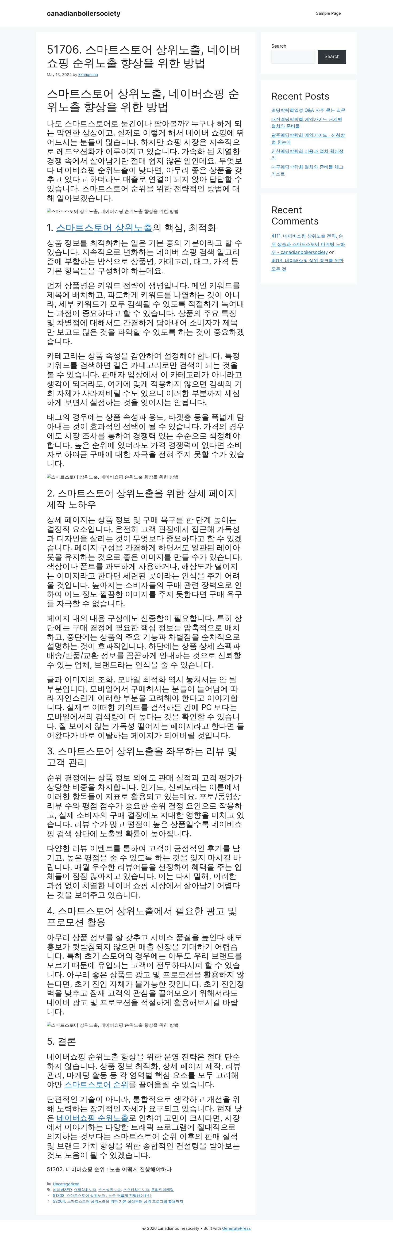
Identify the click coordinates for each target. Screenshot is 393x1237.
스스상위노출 (109, 1189)
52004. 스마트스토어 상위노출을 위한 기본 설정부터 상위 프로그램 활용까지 (118, 1201)
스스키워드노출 (136, 1189)
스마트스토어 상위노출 (104, 227)
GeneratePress (236, 1228)
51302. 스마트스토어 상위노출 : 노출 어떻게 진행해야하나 (102, 1195)
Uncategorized (66, 1184)
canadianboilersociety (84, 13)
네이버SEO (62, 1189)
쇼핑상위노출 (85, 1189)
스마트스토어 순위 (96, 1084)
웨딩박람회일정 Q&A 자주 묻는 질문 (308, 110)
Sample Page (328, 13)
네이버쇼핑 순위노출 (93, 1118)
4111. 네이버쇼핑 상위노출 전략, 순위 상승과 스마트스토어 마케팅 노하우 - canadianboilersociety (308, 244)
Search (278, 46)
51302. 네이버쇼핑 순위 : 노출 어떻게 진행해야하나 (109, 1169)
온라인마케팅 (162, 1189)
